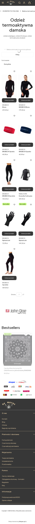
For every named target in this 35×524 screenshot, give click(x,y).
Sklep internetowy (16, 521)
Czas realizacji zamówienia (10, 446)
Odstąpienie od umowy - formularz (13, 479)
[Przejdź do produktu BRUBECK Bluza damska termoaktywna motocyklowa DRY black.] (25, 86)
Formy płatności (7, 440)
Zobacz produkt (9, 100)
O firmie (4, 425)
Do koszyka (17, 363)
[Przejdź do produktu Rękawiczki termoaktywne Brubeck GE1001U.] (9, 219)
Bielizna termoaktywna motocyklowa (19, 49)
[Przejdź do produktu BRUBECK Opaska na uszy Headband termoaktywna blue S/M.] (25, 130)
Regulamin (5, 482)
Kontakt (4, 419)
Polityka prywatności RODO (11, 497)
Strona (13, 294)
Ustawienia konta (7, 461)
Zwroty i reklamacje (8, 476)
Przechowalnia (6, 464)
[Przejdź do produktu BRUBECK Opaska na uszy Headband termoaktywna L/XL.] (9, 130)
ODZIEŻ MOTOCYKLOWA (11, 11)
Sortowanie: (6, 60)
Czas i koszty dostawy (9, 443)
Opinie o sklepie (7, 500)
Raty (3, 485)
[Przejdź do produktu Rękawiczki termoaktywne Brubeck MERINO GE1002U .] (25, 219)
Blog (3, 422)
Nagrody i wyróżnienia (9, 428)
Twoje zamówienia (8, 458)
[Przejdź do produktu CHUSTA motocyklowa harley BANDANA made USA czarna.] (17, 349)
